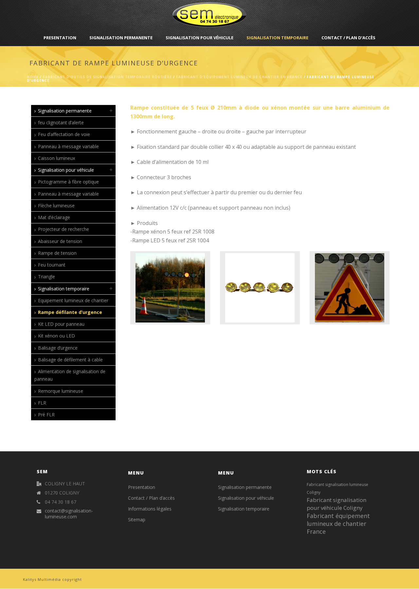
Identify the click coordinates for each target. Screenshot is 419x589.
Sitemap (136, 519)
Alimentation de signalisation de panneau (69, 375)
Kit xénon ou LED (56, 336)
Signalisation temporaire (277, 38)
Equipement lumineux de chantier (73, 300)
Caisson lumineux (56, 158)
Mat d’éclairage (54, 217)
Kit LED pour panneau (61, 324)
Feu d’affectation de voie (64, 134)
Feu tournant (51, 265)
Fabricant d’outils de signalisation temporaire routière (107, 77)
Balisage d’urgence (58, 348)
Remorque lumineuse (60, 391)
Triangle (46, 276)
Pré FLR (46, 414)
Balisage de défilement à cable (70, 359)
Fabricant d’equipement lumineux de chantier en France (239, 77)
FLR (42, 403)
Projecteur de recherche (63, 229)
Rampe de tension (57, 253)
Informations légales (150, 509)
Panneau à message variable (68, 146)
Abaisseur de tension (60, 241)
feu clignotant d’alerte (61, 122)
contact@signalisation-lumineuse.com (69, 514)
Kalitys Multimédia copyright (52, 579)
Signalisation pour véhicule (199, 38)
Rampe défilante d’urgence (70, 312)
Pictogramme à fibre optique (68, 182)
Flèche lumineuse (56, 205)
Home (33, 77)
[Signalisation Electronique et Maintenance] (209, 14)
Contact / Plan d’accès (348, 38)
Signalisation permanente (121, 38)
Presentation (60, 38)
